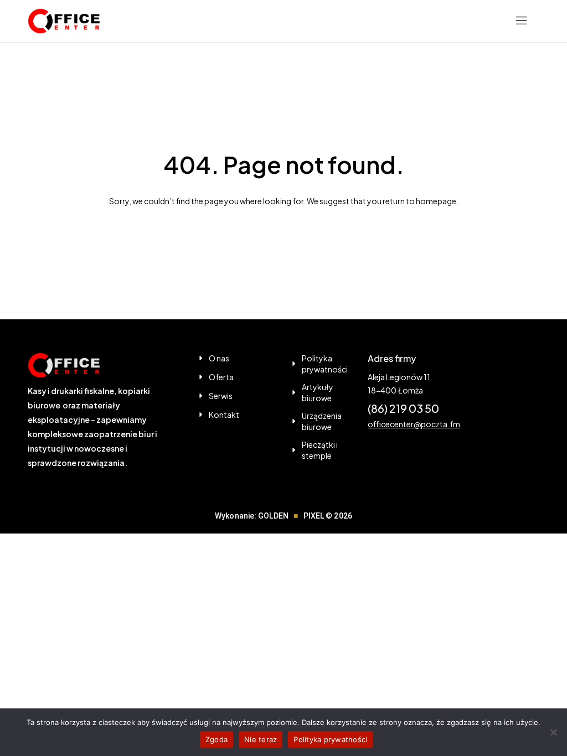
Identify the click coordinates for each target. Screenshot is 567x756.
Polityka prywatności (330, 739)
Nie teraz (260, 739)
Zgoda (216, 739)
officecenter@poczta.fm (414, 424)
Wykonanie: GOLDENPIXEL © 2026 (283, 515)
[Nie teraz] (553, 732)
